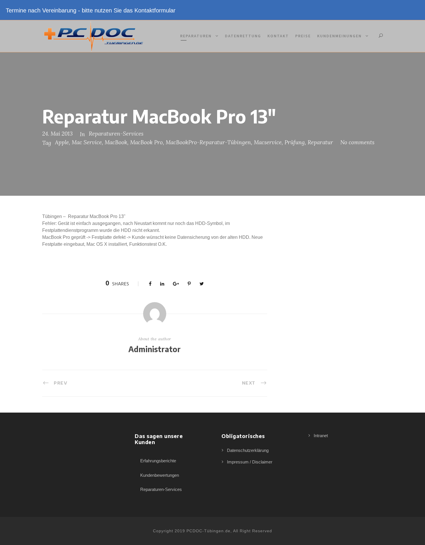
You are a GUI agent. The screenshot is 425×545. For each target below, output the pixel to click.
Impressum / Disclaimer (249, 461)
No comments (357, 142)
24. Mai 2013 (57, 133)
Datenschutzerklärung (248, 450)
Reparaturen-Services (116, 133)
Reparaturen (196, 35)
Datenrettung (243, 35)
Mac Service (87, 142)
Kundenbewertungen (159, 475)
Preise (303, 35)
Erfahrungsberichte (158, 460)
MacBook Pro (146, 142)
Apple (62, 142)
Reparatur (320, 142)
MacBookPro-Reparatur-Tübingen (208, 142)
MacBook (116, 142)
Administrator (154, 349)
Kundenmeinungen (339, 35)
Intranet (321, 435)
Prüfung (294, 142)
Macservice (268, 142)
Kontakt (278, 35)
